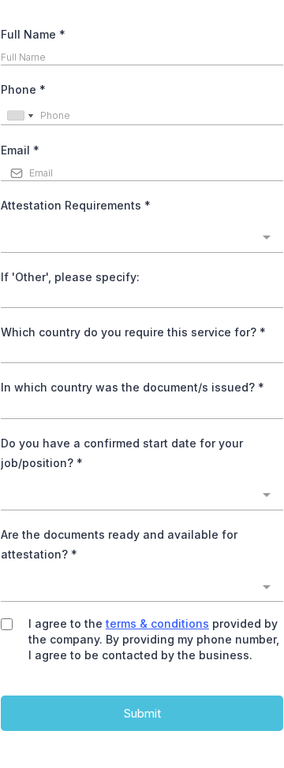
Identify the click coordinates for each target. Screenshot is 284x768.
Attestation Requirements (76, 205)
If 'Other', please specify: (70, 277)
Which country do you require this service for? (133, 332)
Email (20, 150)
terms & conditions (157, 623)
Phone (23, 89)
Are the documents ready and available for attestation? (119, 544)
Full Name (33, 34)
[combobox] (20, 115)
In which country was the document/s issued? (132, 387)
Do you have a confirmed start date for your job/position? (122, 452)
